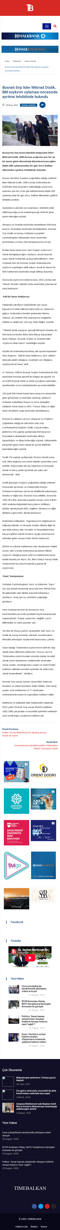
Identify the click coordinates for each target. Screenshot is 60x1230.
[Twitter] (40, 1206)
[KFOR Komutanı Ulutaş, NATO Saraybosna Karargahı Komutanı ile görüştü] (13, 1004)
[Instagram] (53, 1206)
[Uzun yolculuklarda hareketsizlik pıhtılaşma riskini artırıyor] (13, 989)
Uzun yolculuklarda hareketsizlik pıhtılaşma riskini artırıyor (34, 989)
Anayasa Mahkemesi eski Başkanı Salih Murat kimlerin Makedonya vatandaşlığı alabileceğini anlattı (36, 1106)
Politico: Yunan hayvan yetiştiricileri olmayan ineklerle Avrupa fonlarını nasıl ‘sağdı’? (34, 1020)
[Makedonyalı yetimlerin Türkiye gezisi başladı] (8, 1082)
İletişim (34, 1226)
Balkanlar (17, 61)
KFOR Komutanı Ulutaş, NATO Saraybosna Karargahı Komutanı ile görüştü (36, 1004)
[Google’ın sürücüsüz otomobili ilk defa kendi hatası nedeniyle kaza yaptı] (8, 1095)
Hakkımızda (21, 1226)
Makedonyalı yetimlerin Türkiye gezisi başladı (36, 1079)
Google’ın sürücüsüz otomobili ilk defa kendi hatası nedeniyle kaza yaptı (36, 1092)
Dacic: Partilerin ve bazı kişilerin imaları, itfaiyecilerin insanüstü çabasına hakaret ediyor (34, 1038)
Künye (44, 1226)
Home (7, 61)
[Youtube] (47, 1206)
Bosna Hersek (30, 61)
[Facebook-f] (34, 1206)
